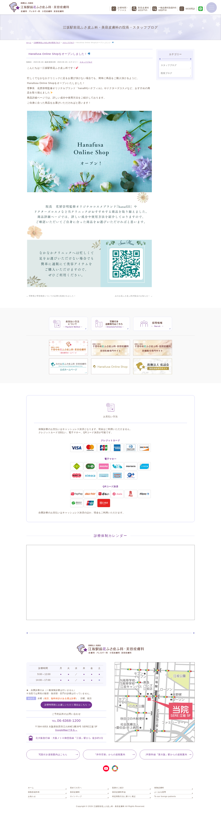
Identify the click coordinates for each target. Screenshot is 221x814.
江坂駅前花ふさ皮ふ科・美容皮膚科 (109, 806)
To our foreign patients (165, 796)
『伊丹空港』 (109, 754)
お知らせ (32, 796)
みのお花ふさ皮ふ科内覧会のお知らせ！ (134, 296)
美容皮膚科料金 (119, 792)
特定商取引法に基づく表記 (124, 796)
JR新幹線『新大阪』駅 (166, 754)
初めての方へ (76, 788)
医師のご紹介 (118, 788)
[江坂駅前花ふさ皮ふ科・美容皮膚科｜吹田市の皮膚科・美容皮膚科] (39, 9)
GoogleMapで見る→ (66, 730)
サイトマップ (76, 796)
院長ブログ (166, 73)
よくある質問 (160, 792)
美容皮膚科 (75, 792)
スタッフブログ (86, 62)
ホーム (31, 788)
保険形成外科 (34, 792)
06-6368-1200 (66, 721)
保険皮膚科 (159, 788)
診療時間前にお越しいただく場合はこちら (66, 705)
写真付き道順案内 (53, 754)
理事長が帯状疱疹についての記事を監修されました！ (51, 296)
